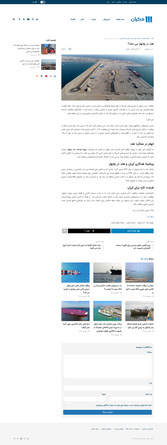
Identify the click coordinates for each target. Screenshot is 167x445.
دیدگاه (149, 352)
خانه (152, 38)
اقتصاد (72, 19)
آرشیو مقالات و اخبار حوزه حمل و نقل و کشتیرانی (134, 38)
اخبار (82, 19)
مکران (147, 49)
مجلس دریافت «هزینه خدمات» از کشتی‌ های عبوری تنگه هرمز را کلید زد (140, 289)
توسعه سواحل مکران (118, 223)
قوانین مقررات (118, 429)
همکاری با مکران (147, 429)
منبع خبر (150, 216)
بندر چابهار (141, 223)
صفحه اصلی (132, 2)
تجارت (93, 19)
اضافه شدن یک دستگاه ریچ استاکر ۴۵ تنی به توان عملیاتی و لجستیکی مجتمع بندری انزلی (26, 48)
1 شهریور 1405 (115, 335)
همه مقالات (120, 19)
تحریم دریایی (131, 223)
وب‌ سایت (148, 394)
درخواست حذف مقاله (132, 429)
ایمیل (103, 394)
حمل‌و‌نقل (106, 19)
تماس (113, 2)
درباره (108, 2)
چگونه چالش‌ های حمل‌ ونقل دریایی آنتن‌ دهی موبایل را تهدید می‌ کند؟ (76, 289)
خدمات (125, 2)
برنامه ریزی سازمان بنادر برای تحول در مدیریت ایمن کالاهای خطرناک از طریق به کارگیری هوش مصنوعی (108, 327)
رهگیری (119, 2)
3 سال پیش (34, 67)
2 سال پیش (34, 55)
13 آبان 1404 (135, 49)
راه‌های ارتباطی (106, 429)
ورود (34, 2)
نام (150, 383)
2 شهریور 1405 (147, 296)
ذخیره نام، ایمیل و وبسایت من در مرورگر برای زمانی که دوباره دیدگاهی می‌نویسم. (123, 405)
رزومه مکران (95, 429)
